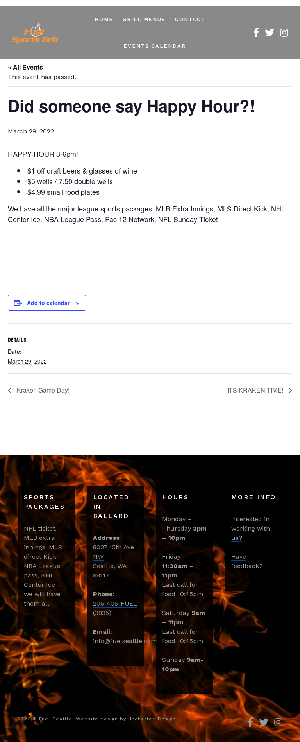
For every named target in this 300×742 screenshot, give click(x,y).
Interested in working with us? (250, 528)
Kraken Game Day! (42, 389)
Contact (190, 19)
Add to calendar (48, 302)
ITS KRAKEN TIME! (256, 389)
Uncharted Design (152, 719)
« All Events (25, 67)
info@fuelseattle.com (125, 641)
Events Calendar (154, 46)
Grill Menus (144, 19)
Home (104, 19)
